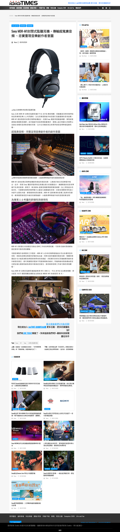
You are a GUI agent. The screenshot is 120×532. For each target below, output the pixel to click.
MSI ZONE (84, 250)
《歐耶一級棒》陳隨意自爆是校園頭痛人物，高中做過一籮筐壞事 (92, 52)
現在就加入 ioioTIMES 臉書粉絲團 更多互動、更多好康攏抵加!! (89, 3)
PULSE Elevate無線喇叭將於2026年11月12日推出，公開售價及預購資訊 (25, 384)
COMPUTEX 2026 (87, 289)
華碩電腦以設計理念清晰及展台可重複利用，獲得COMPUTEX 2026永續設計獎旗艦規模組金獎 (94, 317)
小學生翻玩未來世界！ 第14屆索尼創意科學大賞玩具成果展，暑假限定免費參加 (59, 444)
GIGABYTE (90, 232)
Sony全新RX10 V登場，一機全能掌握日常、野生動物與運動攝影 (59, 474)
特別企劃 (53, 8)
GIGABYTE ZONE (86, 211)
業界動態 (12, 8)
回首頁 (11, 15)
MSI (88, 272)
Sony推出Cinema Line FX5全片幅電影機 (23, 473)
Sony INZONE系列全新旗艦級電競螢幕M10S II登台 (26, 444)
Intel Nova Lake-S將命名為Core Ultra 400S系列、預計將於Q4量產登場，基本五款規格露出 (94, 125)
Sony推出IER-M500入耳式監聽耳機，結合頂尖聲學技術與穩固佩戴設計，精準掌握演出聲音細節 (59, 384)
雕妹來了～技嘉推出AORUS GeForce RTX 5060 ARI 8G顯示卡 (93, 238)
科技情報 (26, 8)
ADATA (89, 193)
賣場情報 (29, 25)
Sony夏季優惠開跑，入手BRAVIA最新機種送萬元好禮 (26, 504)
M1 (21, 343)
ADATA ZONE (85, 171)
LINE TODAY (27, 333)
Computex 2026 (61, 8)
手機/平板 (42, 8)
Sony (25, 343)
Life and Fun (71, 8)
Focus (16, 343)
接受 (60, 530)
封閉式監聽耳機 (33, 343)
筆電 (47, 8)
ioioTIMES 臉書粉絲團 (37, 326)
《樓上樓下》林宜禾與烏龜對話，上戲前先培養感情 (93, 86)
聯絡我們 (78, 8)
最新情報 (19, 8)
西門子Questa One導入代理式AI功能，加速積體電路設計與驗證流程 (93, 159)
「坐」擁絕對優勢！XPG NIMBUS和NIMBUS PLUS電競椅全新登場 (92, 198)
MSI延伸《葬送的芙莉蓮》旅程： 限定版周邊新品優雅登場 (94, 277)
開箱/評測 (33, 8)
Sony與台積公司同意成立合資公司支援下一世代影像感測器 (58, 414)
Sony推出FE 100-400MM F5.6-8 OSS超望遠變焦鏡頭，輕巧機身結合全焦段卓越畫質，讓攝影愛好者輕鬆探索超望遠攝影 (26, 414)
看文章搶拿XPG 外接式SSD (57, 323)
